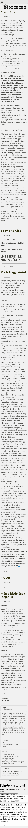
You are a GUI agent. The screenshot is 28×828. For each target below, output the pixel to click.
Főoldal (5, 741)
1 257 (16, 7)
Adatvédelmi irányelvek (10, 744)
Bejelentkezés (7, 710)
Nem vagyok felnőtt (5, 794)
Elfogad (16, 801)
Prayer (5, 578)
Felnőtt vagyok (14, 794)
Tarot (4, 742)
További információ (7, 801)
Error (4, 746)
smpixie (11, 266)
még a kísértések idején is (13, 595)
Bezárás (3, 825)
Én (4, 266)
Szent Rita (8, 12)
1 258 (21, 7)
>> (25, 7)
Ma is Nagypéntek (14, 272)
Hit (5, 224)
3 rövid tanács (11, 231)
